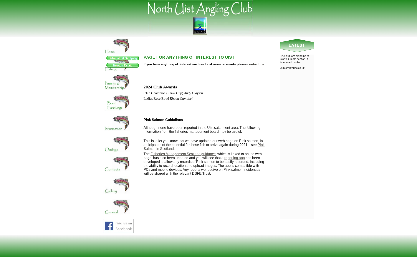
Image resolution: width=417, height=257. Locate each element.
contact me (255, 64)
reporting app (234, 158)
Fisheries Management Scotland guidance (183, 154)
